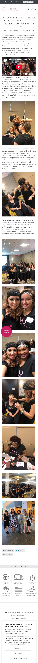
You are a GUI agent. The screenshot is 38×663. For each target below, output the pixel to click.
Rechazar (18, 654)
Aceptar (18, 649)
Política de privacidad (18, 644)
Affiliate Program (28, 612)
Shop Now (27, 1)
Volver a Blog (20, 566)
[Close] (11, 326)
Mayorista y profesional (19, 615)
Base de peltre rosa (19, 619)
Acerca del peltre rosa (12, 612)
